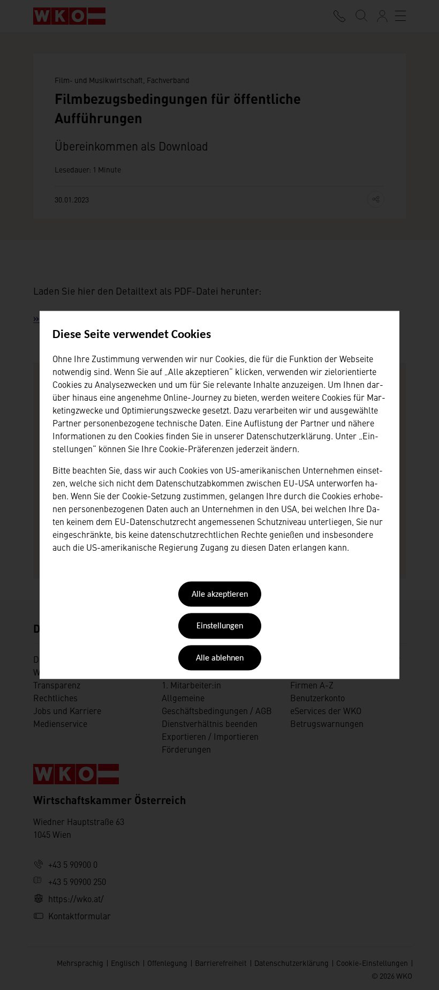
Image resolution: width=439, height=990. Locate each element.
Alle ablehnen (220, 658)
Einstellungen (219, 626)
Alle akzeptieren (220, 594)
